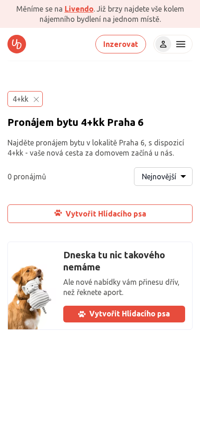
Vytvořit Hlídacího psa (106, 214)
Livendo (79, 9)
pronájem (52, 142)
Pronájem (30, 122)
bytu (67, 122)
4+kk (93, 122)
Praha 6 (125, 122)
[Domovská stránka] (16, 44)
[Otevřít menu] (180, 44)
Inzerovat (120, 44)
